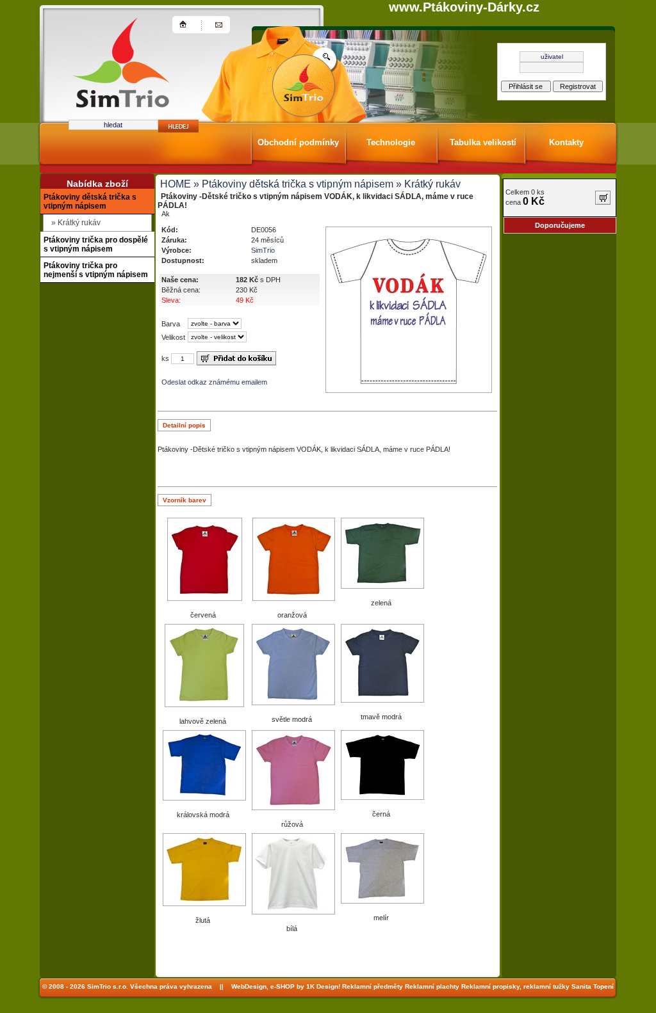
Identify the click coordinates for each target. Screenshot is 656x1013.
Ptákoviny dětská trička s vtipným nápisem (90, 202)
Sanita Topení (592, 986)
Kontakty (566, 142)
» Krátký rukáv (427, 184)
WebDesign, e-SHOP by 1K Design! (285, 986)
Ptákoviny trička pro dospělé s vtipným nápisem (96, 244)
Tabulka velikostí (483, 142)
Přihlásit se (526, 86)
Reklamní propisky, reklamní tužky (515, 986)
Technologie (390, 142)
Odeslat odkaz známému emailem (214, 382)
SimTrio (263, 250)
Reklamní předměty (372, 986)
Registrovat (578, 86)
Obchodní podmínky (298, 142)
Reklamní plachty (432, 986)
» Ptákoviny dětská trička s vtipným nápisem (292, 184)
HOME (175, 184)
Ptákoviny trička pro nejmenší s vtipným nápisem (96, 270)
